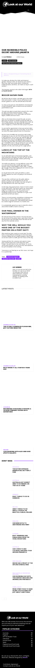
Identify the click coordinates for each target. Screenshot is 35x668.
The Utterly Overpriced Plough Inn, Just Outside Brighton (17, 327)
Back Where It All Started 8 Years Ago (16, 368)
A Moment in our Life (9, 324)
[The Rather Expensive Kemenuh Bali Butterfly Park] (6, 470)
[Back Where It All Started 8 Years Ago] (17, 348)
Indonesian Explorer (12, 256)
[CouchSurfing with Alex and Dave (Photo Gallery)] (17, 431)
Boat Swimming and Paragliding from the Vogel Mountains (20, 537)
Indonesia (15, 467)
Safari (18, 259)
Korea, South (16, 587)
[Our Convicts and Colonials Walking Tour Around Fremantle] (6, 550)
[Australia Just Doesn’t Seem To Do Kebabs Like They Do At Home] (6, 483)
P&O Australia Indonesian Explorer (12, 63)
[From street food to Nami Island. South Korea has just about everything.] (6, 590)
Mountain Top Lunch (8, 259)
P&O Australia (12, 60)
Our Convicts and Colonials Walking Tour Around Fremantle (22, 550)
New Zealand (16, 561)
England (5, 449)
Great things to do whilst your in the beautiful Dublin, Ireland (22, 510)
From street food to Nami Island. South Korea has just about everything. (22, 590)
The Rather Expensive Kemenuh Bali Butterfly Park (21, 470)
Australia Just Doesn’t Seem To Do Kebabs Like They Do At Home (21, 483)
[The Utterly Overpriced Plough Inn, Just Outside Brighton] (17, 306)
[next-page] (5, 599)
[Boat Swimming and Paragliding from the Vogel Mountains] (6, 536)
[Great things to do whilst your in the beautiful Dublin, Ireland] (6, 510)
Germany (15, 494)
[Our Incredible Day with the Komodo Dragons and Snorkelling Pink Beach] (6, 576)
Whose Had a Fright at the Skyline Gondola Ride (22, 564)
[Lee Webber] (8, 272)
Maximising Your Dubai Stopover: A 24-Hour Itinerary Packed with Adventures (17, 410)
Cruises (5, 60)
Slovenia (15, 533)
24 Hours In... (7, 407)
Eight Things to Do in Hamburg (20, 497)
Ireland (15, 507)
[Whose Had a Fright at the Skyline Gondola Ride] (6, 563)
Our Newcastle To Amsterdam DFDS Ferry (20, 524)
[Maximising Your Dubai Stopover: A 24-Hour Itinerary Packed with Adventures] (17, 389)
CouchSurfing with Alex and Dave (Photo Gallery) (16, 452)
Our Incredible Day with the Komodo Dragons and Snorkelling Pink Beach (22, 577)
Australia (15, 480)
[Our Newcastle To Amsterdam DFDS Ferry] (6, 523)
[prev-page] (3, 599)
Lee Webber (8, 57)
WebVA (25, 657)
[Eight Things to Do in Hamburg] (6, 496)
